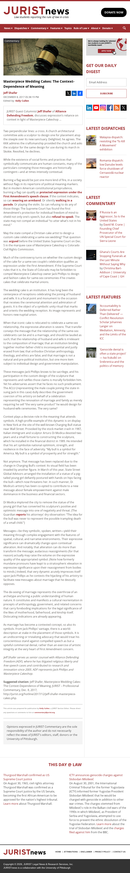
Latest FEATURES (103, 297)
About (95, 28)
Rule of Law (81, 28)
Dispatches (21, 28)
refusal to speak (62, 217)
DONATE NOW (113, 12)
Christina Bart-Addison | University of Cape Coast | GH (113, 272)
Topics (68, 28)
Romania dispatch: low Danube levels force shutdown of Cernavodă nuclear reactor (112, 169)
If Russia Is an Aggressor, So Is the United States (112, 216)
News (8, 28)
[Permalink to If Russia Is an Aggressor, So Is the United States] (91, 215)
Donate (107, 28)
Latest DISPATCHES (105, 128)
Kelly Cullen (22, 100)
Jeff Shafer (44, 111)
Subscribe (106, 93)
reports (21, 514)
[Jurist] (36, 12)
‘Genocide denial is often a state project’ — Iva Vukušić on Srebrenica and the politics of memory (113, 358)
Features (56, 28)
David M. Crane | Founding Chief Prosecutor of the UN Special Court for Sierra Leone (113, 233)
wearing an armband (26, 200)
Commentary (39, 28)
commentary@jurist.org (44, 712)
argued (13, 241)
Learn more (10, 804)
